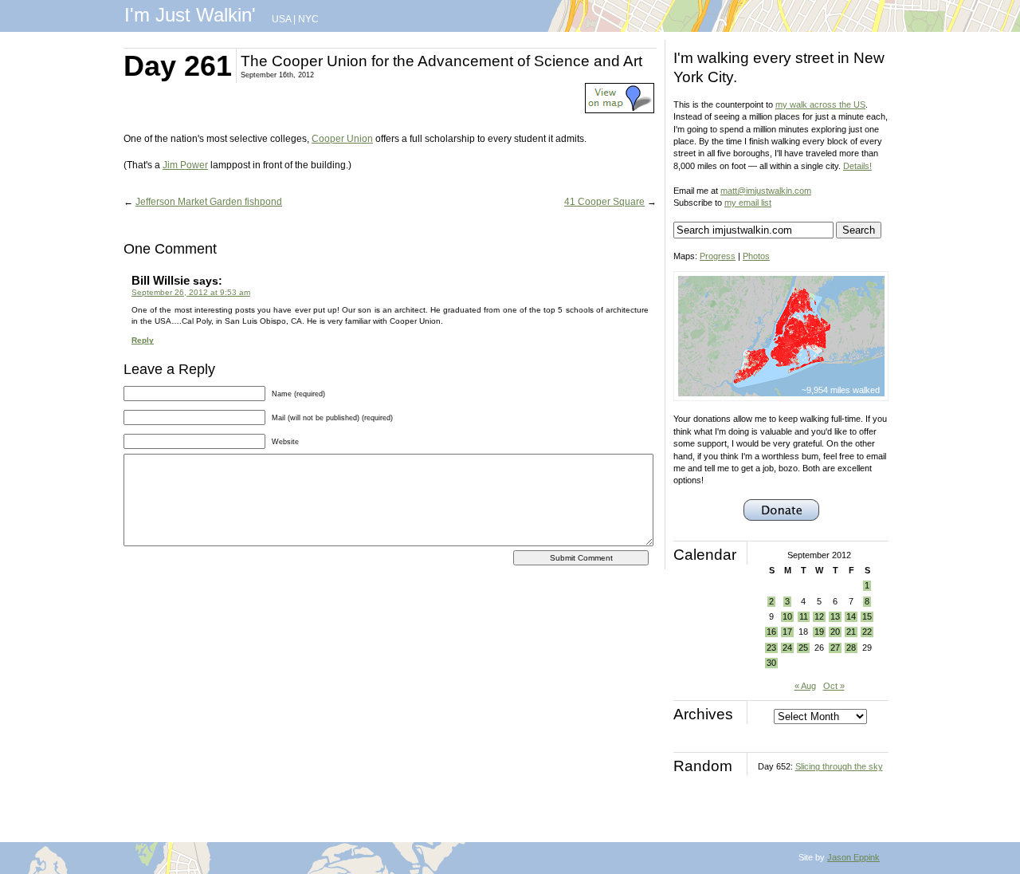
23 (771, 647)
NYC (308, 19)
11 (803, 616)
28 (851, 647)
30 (771, 662)
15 (867, 616)
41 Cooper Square (604, 201)
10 (787, 616)
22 (867, 631)
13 (835, 616)
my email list (747, 202)
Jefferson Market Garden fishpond (208, 201)
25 (803, 647)
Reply (142, 340)
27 (835, 647)
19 (819, 631)
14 (851, 616)
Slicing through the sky (839, 766)
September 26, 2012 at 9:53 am (190, 292)
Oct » (834, 686)
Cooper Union (342, 138)
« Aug (805, 686)
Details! (857, 166)
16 (771, 631)
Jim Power (185, 165)
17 (787, 631)
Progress (718, 256)
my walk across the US (820, 104)
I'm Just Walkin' (190, 15)
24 (787, 647)
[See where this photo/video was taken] (619, 110)
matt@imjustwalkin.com (765, 190)
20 (835, 631)
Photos (756, 256)
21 (851, 631)
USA (281, 19)
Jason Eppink (853, 857)
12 (819, 616)
